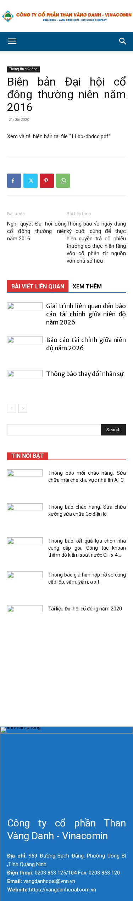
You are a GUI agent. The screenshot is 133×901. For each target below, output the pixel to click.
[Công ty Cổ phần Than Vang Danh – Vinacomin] (66, 16)
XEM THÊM (87, 286)
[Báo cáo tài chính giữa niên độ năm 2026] (25, 348)
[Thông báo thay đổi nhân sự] (25, 382)
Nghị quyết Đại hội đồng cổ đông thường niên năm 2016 (37, 231)
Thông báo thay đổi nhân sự (84, 374)
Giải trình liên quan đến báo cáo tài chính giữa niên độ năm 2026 (86, 314)
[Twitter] (30, 181)
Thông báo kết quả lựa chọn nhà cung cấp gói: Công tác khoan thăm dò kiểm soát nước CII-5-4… (87, 548)
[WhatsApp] (63, 181)
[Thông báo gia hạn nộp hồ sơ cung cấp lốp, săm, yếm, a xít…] (25, 583)
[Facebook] (14, 181)
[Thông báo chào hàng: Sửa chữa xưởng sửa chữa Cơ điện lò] (25, 515)
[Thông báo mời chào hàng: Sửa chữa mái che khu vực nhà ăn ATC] (25, 481)
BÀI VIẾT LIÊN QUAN (37, 286)
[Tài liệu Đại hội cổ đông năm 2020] (25, 617)
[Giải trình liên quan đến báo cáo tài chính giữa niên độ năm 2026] (25, 314)
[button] (12, 41)
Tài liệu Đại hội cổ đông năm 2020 (85, 609)
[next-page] (22, 408)
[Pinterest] (47, 181)
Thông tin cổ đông (23, 69)
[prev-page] (11, 408)
